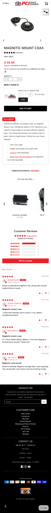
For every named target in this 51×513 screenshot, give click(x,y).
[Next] (46, 203)
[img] (7, 276)
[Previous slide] (3, 40)
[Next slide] (40, 40)
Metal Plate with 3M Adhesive (21, 157)
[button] (9, 53)
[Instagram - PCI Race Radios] (25, 466)
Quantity (8, 76)
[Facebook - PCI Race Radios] (22, 466)
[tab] (8, 119)
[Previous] (4, 203)
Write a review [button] (25, 261)
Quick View (12, 97)
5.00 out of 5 (32, 236)
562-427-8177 (20, 445)
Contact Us (31, 445)
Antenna (13, 153)
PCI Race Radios (28, 499)
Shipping (7, 65)
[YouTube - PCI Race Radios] (29, 466)
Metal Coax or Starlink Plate (28, 91)
